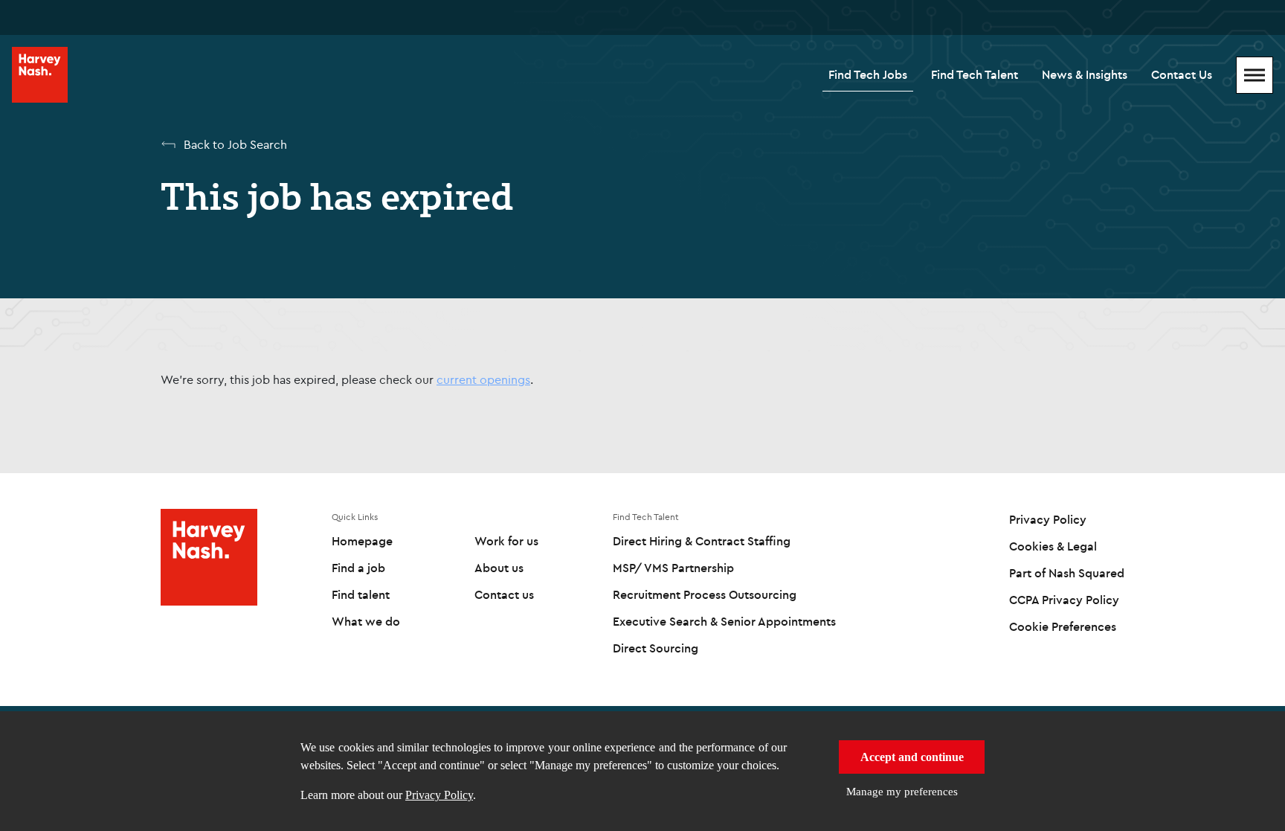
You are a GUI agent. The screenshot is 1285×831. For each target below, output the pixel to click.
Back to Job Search (235, 144)
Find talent (361, 594)
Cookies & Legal (1053, 546)
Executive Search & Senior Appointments (724, 621)
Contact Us (1181, 74)
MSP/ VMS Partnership (673, 567)
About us (499, 567)
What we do (366, 621)
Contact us (504, 594)
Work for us (506, 540)
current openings (483, 379)
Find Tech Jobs (867, 74)
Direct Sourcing (655, 648)
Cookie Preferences (1062, 626)
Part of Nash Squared (1066, 572)
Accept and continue (912, 757)
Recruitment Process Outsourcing (704, 594)
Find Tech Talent (974, 74)
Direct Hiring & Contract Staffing (701, 540)
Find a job (358, 567)
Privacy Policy (439, 795)
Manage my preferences (902, 792)
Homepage (362, 540)
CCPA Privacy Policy (1064, 599)
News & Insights (1084, 74)
